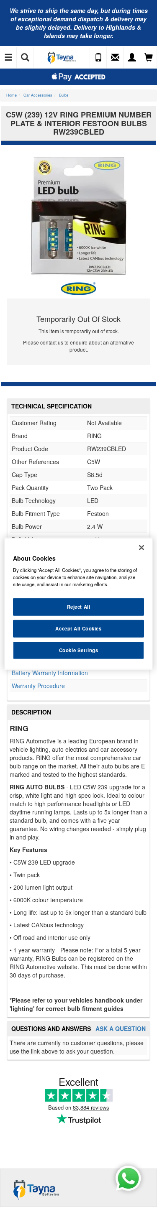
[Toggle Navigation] (8, 57)
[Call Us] (98, 57)
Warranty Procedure (38, 685)
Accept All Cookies (78, 628)
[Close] (141, 547)
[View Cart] (148, 57)
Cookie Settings (78, 650)
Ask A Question (120, 1029)
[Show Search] (25, 57)
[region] (78, 603)
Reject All (78, 606)
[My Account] (132, 57)
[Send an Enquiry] (115, 57)
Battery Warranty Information (50, 673)
